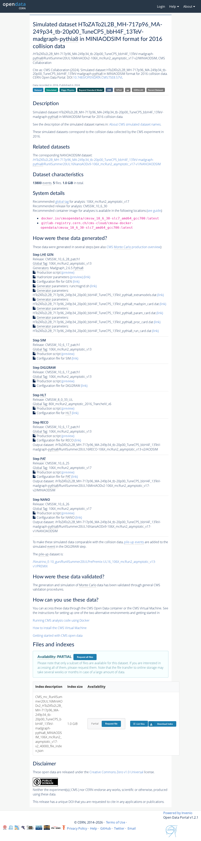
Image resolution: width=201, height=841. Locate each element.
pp (128, 90)
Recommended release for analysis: (57, 206)
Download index (165, 724)
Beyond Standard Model (90, 90)
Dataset (38, 90)
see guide (154, 210)
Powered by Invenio (177, 813)
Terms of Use (115, 822)
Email (132, 828)
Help (93, 828)
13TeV (119, 90)
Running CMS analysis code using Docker (61, 620)
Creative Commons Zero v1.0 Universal (116, 772)
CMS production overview (133, 247)
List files (140, 724)
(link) (87, 277)
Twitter (119, 828)
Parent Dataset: (155, 90)
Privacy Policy (77, 828)
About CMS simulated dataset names (135, 124)
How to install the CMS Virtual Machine (60, 628)
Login (161, 6)
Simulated (51, 90)
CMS (109, 90)
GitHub (105, 828)
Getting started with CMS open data (57, 635)
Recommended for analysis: (59, 201)
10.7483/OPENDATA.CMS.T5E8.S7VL (98, 77)
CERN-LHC (138, 90)
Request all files (85, 657)
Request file (111, 724)
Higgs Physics (67, 90)
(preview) (67, 272)
